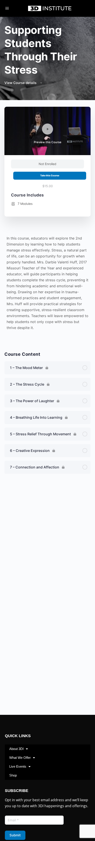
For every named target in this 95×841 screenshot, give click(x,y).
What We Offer (20, 757)
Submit (15, 835)
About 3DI (16, 749)
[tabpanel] (47, 286)
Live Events (17, 766)
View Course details (20, 83)
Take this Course (49, 175)
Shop (13, 775)
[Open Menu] (7, 8)
